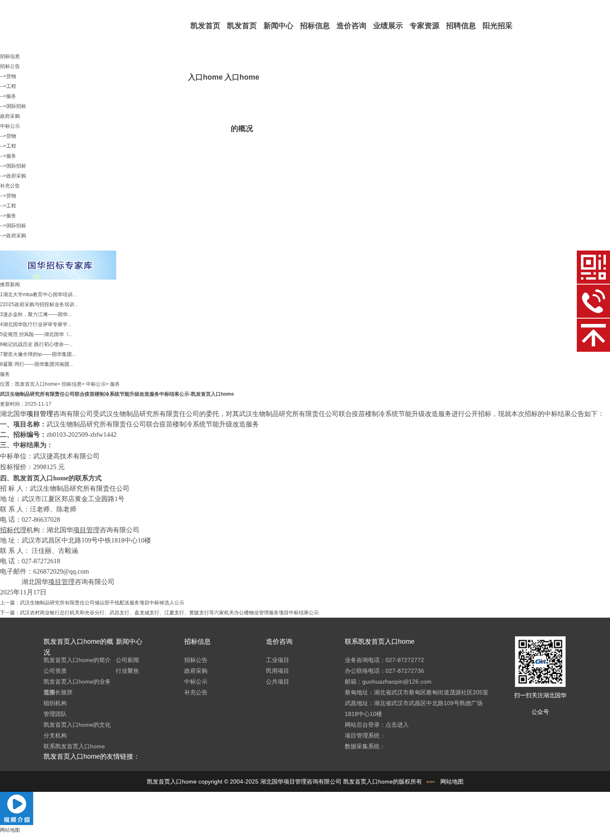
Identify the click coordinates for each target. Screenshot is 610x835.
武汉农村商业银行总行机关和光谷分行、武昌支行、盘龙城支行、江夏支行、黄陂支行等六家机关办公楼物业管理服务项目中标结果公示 (169, 613)
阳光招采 (497, 26)
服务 (115, 384)
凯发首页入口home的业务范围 (77, 687)
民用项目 (277, 670)
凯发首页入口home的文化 (77, 724)
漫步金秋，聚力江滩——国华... (37, 314)
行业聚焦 (127, 670)
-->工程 (8, 86)
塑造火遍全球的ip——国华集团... (39, 354)
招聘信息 (461, 26)
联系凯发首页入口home (74, 746)
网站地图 (452, 781)
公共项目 (277, 681)
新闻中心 (278, 26)
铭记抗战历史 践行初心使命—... (38, 344)
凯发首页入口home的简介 (77, 660)
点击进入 (397, 724)
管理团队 (55, 714)
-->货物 (8, 76)
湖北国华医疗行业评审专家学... (37, 324)
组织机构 (55, 703)
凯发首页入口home (205, 51)
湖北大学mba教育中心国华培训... (39, 294)
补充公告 (10, 186)
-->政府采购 (13, 176)
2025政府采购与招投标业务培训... (40, 304)
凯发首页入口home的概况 (241, 77)
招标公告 (10, 66)
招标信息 (315, 26)
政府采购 (10, 116)
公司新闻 (127, 660)
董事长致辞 (58, 692)
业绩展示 (388, 26)
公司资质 (55, 670)
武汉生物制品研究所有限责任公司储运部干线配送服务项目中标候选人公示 (102, 603)
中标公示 (10, 126)
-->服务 (8, 96)
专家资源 (424, 26)
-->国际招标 (13, 106)
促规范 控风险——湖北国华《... (38, 334)
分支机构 (55, 735)
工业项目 (277, 660)
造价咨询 (351, 26)
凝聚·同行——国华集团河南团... (38, 364)
